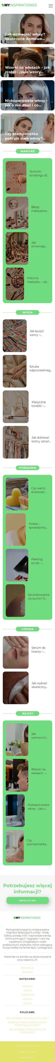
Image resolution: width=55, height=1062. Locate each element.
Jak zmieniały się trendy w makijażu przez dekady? (40, 244)
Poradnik (27, 468)
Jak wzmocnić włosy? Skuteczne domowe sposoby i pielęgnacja (25, 36)
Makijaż (28, 151)
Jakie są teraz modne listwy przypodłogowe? (27, 1024)
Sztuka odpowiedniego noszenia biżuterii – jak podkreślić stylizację (40, 368)
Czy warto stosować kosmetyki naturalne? (38, 490)
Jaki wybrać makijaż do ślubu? (27, 1018)
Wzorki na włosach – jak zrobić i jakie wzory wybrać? (27, 69)
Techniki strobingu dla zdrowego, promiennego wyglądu (39, 173)
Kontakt (27, 972)
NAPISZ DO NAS (27, 900)
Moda (27, 312)
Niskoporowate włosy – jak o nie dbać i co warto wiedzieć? (26, 102)
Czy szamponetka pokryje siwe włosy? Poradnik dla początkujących (24, 136)
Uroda (27, 629)
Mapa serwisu (27, 1051)
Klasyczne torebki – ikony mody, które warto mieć (40, 404)
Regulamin (27, 1057)
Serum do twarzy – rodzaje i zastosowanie (41, 649)
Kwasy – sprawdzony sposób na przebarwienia (39, 525)
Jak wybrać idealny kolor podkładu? (27, 1031)
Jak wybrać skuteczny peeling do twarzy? (39, 685)
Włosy (27, 713)
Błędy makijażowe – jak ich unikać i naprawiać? (39, 209)
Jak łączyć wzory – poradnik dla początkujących (41, 333)
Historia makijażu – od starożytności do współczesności (38, 280)
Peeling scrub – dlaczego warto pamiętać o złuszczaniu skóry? (39, 561)
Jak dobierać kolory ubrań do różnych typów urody (40, 439)
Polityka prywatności (27, 1045)
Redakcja (27, 968)
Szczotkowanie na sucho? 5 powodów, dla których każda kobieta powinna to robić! (38, 596)
